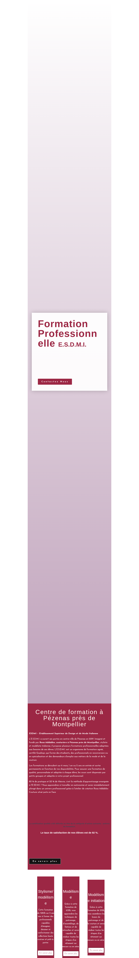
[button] (55, 382)
